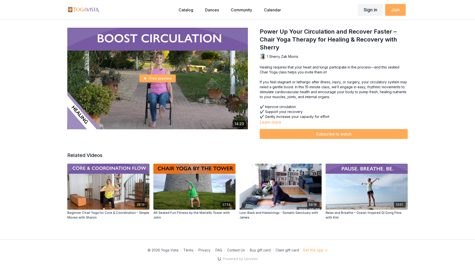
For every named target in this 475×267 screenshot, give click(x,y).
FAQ (218, 250)
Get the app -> (315, 250)
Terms (188, 250)
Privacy (204, 250)
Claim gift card (287, 250)
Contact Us (236, 250)
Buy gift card (260, 250)
